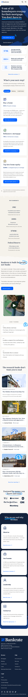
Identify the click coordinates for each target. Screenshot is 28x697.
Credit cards (4, 664)
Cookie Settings (4, 682)
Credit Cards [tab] (21, 91)
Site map (17, 661)
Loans (2, 666)
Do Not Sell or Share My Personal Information (11, 685)
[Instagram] (7, 692)
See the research (7, 42)
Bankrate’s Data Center (6, 669)
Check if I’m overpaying (10, 150)
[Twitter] (4, 692)
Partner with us (18, 669)
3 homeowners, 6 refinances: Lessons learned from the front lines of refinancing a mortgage (13, 446)
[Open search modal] (22, 1)
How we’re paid (6, 288)
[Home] (6, 2)
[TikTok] (15, 692)
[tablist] (14, 91)
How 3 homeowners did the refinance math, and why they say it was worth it (14, 473)
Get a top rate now (9, 120)
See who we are (7, 545)
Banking (3, 661)
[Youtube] (13, 692)
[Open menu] (25, 1)
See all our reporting (13, 482)
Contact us (17, 666)
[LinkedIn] (10, 692)
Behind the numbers (13, 74)
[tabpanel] (14, 141)
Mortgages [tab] (7, 91)
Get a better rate (7, 37)
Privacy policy (4, 679)
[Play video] (14, 305)
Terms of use (4, 687)
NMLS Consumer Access (6, 645)
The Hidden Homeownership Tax (13, 392)
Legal (2, 677)
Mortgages (3, 658)
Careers (16, 664)
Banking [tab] (13, 91)
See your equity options (10, 181)
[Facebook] (2, 692)
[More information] (25, 48)
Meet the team (6, 597)
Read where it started (8, 571)
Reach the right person (8, 621)
